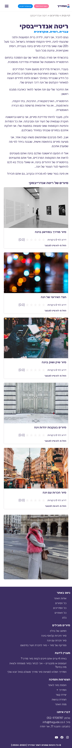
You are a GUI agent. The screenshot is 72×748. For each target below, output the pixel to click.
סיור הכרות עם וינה (56, 640)
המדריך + (61, 690)
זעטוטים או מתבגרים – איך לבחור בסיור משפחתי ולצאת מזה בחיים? (37, 665)
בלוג (64, 617)
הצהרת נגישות (59, 699)
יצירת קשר (61, 694)
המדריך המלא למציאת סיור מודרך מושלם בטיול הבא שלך (36, 671)
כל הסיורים (60, 603)
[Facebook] (62, 737)
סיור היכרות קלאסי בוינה (53, 635)
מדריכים (54, 15)
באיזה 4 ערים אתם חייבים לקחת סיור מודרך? (43, 658)
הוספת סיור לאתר (57, 685)
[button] (7, 6)
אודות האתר (60, 598)
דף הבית (66, 15)
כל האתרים (60, 612)
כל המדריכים (59, 608)
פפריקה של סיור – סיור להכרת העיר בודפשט (43, 645)
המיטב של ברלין (58, 630)
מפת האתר (60, 704)
